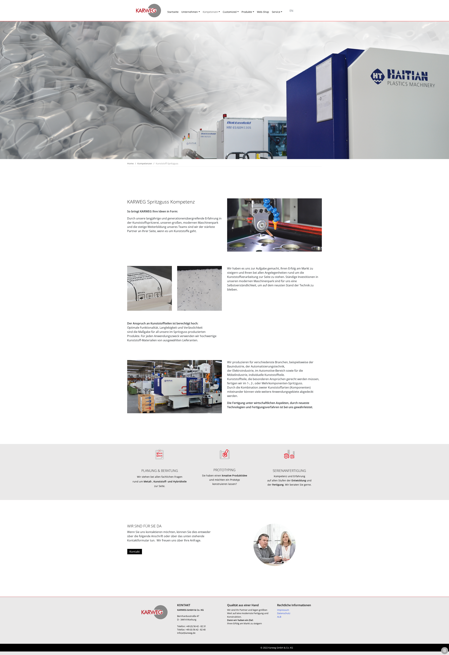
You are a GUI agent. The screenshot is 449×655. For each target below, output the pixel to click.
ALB (279, 616)
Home (130, 163)
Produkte (247, 12)
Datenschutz (283, 613)
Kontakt (134, 552)
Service (276, 12)
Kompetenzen (210, 12)
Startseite (173, 12)
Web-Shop (263, 12)
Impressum (283, 609)
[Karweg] (144, 10)
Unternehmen (189, 12)
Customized (230, 12)
